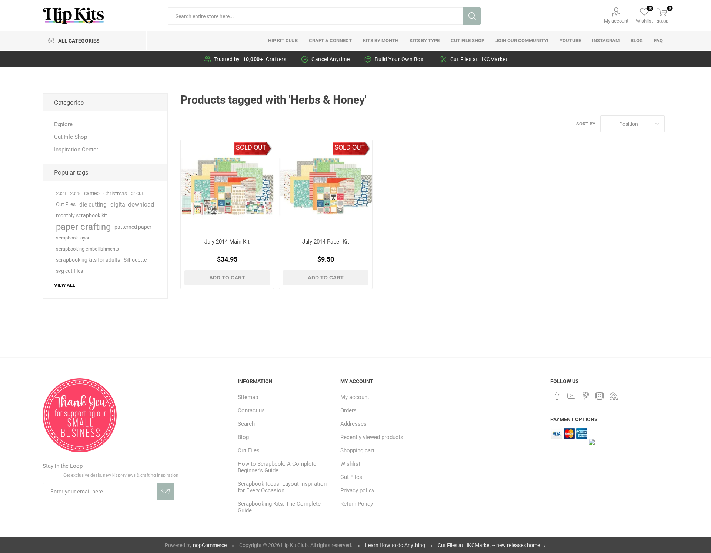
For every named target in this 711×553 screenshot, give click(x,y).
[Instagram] (599, 396)
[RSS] (614, 396)
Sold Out (251, 147)
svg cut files (69, 271)
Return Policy (356, 503)
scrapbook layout (74, 238)
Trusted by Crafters (250, 59)
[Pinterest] (585, 396)
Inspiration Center (76, 149)
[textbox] (315, 16)
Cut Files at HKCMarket (479, 59)
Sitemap (248, 397)
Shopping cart (357, 450)
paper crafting (83, 227)
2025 (75, 193)
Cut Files (66, 204)
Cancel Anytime (330, 59)
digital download (132, 204)
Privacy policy (357, 490)
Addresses (353, 423)
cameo (92, 193)
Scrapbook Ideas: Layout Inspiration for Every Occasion (282, 487)
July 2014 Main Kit (227, 241)
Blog (243, 437)
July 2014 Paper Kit (325, 241)
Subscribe (165, 491)
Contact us (251, 410)
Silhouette (135, 260)
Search (472, 16)
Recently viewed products (371, 437)
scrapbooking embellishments (87, 249)
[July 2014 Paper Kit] (325, 186)
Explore (63, 124)
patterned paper (132, 227)
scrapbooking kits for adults (88, 260)
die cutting (93, 204)
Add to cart (227, 278)
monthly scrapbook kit (81, 215)
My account (616, 21)
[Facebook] (557, 396)
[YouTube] (571, 396)
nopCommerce (210, 545)
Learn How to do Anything (395, 545)
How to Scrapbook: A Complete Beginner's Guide (277, 467)
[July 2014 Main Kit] (227, 186)
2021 (61, 193)
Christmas (115, 194)
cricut (137, 193)
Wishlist (350, 463)
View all (64, 285)
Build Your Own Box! (400, 59)
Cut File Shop (70, 137)
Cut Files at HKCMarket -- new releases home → (492, 545)
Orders (348, 410)
